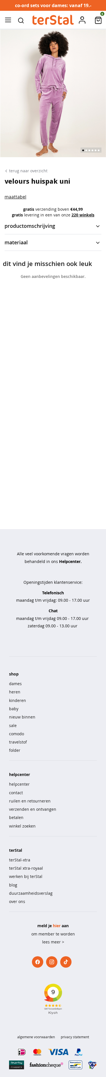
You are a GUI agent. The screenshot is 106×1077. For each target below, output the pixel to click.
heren (14, 692)
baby (13, 708)
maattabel (15, 197)
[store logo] (52, 20)
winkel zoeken (22, 826)
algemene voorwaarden (36, 1037)
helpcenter (19, 784)
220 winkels (83, 215)
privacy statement (75, 1037)
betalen (16, 817)
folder (14, 750)
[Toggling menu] (8, 20)
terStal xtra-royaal (26, 868)
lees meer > (53, 942)
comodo (16, 733)
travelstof (18, 742)
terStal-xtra (19, 860)
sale (13, 725)
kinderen (17, 700)
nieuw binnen (22, 717)
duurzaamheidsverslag (31, 893)
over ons (17, 901)
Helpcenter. (70, 561)
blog (13, 885)
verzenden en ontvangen (32, 809)
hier (56, 925)
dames (15, 683)
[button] (21, 20)
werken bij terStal (25, 876)
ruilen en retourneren (30, 801)
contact (16, 792)
